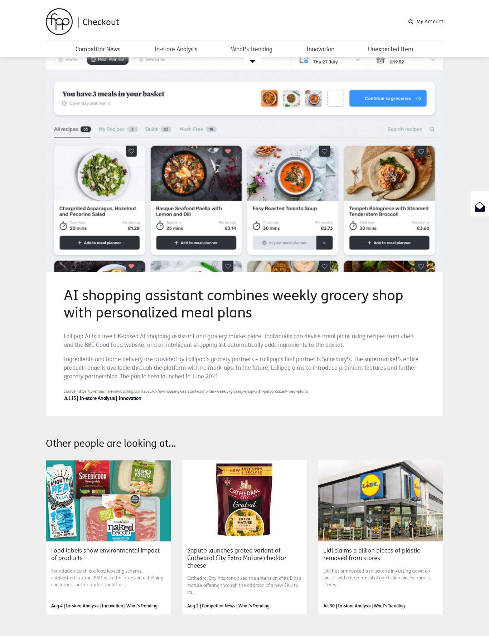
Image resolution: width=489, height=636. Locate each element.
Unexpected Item (390, 49)
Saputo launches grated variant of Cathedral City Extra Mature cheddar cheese (236, 557)
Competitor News (98, 49)
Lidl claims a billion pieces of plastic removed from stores (371, 554)
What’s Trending (251, 49)
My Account (430, 21)
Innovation (320, 49)
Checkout (101, 22)
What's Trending (142, 606)
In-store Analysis (175, 49)
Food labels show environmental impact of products (105, 554)
